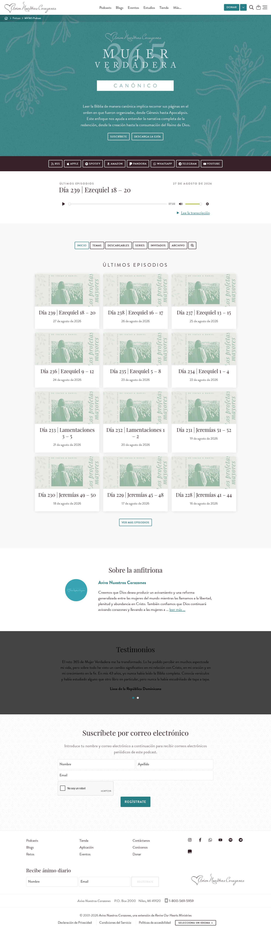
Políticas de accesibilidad (155, 922)
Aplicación (86, 847)
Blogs (119, 7)
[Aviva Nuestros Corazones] (30, 7)
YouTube (213, 164)
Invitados (158, 245)
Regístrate (135, 801)
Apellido (143, 764)
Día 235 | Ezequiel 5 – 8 (135, 371)
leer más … (177, 609)
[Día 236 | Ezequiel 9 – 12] (67, 349)
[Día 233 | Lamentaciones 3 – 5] (67, 408)
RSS (57, 164)
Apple (74, 164)
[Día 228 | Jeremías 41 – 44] (204, 473)
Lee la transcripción (195, 213)
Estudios (149, 7)
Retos (30, 854)
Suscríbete (118, 137)
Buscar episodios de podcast (107, 257)
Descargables (118, 245)
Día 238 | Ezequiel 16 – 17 (135, 313)
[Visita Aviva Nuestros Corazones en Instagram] (190, 840)
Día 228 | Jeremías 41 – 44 (204, 495)
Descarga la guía (147, 137)
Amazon (117, 164)
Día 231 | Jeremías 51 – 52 (204, 430)
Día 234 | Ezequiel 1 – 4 (203, 371)
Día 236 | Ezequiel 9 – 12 (67, 371)
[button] (265, 7)
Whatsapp (164, 164)
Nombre (65, 764)
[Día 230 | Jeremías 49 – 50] (67, 473)
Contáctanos (141, 840)
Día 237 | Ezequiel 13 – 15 (204, 313)
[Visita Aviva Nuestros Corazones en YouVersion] (190, 852)
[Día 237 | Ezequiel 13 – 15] (204, 290)
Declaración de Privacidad (75, 922)
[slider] (117, 204)
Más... (177, 7)
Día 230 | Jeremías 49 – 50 (67, 495)
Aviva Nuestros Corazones (122, 582)
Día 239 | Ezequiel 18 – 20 (67, 313)
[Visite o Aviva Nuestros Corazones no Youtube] (220, 840)
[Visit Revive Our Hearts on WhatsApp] (210, 840)
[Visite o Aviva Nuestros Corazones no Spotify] (231, 840)
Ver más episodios (135, 522)
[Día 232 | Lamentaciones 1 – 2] (135, 408)
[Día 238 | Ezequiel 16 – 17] (135, 290)
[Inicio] (6, 18)
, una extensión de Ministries (145, 915)
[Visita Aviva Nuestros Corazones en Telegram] (241, 840)
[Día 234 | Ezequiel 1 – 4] (204, 349)
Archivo (178, 245)
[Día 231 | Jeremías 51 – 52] (204, 408)
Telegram (189, 164)
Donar (232, 7)
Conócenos (140, 847)
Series (140, 245)
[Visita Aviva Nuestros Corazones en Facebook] (200, 840)
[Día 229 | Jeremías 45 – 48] (135, 473)
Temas (97, 245)
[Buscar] (84, 257)
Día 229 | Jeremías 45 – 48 (135, 495)
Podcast (16, 18)
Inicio (81, 245)
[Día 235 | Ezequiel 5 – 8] (135, 349)
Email (63, 775)
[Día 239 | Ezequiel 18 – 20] (67, 290)
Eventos (133, 7)
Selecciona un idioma (194, 923)
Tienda (163, 7)
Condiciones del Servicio (115, 922)
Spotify (94, 164)
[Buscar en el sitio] (251, 7)
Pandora (140, 164)
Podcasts (105, 7)
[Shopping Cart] (258, 7)
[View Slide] (133, 698)
